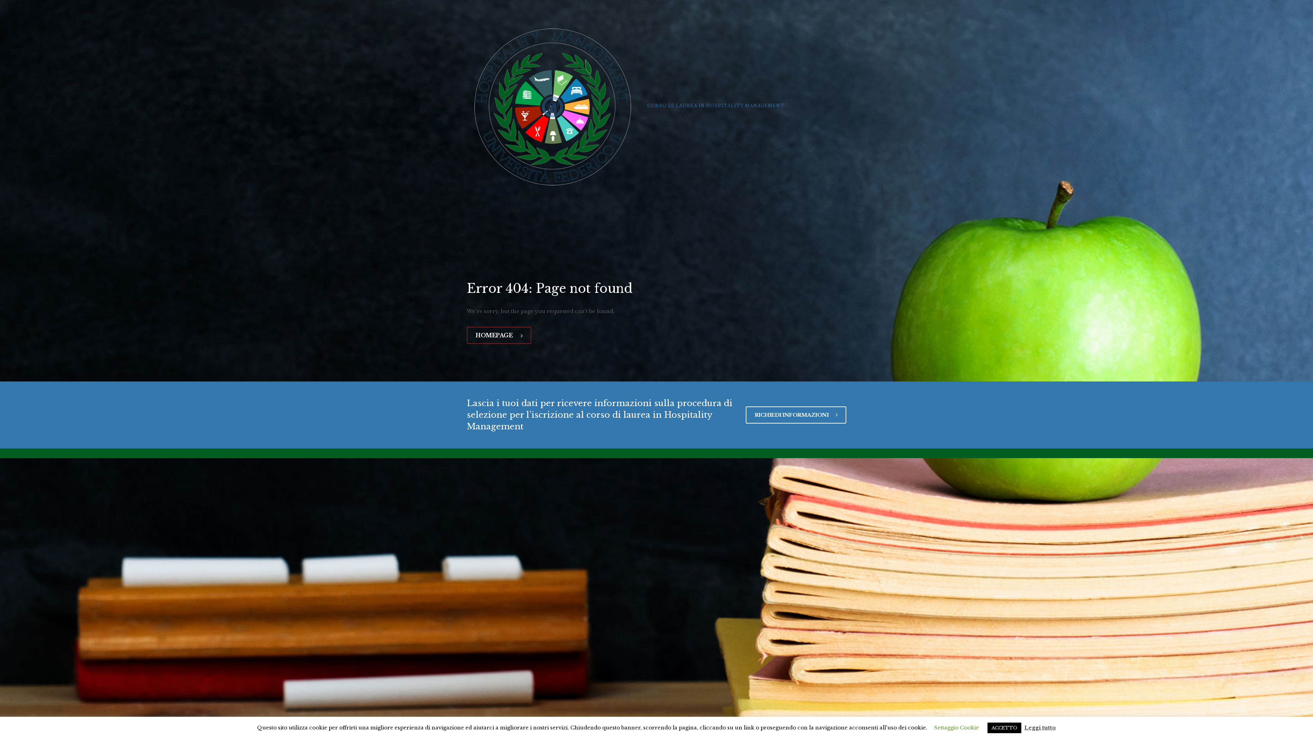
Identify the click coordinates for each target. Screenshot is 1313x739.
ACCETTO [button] (1004, 728)
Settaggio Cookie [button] (956, 727)
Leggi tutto (1040, 727)
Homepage (495, 335)
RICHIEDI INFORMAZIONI (792, 415)
